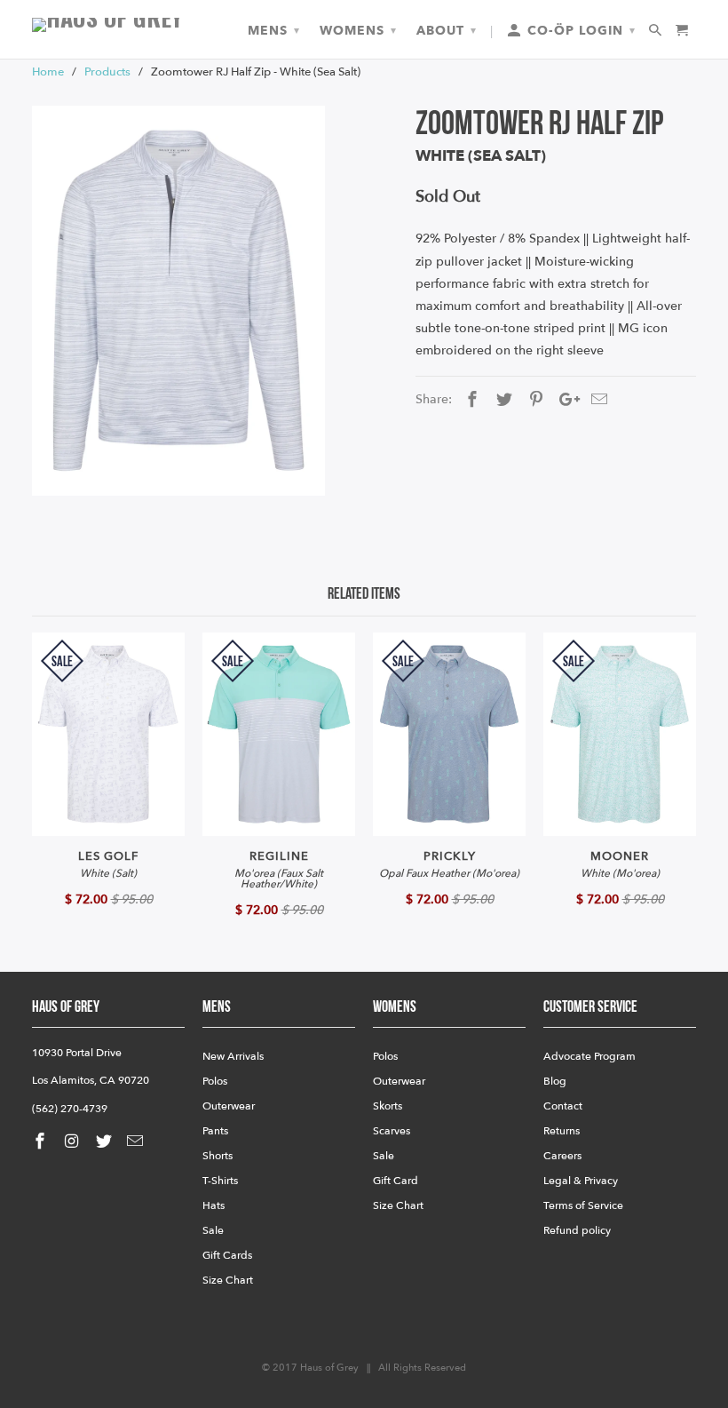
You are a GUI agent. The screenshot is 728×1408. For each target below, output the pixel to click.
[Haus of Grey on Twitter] (105, 1142)
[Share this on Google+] (564, 400)
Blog (554, 1081)
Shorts (217, 1156)
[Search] (656, 31)
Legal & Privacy (580, 1180)
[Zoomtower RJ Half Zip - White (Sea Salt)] (178, 301)
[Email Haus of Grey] (136, 1142)
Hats (213, 1205)
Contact (562, 1106)
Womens (358, 30)
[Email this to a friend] (596, 400)
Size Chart (227, 1280)
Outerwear (228, 1106)
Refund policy (577, 1230)
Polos (214, 1081)
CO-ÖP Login (579, 30)
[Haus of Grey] (108, 25)
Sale (213, 1230)
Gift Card (395, 1180)
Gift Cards (227, 1255)
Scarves (391, 1131)
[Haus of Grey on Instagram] (73, 1142)
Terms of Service (583, 1205)
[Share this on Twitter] (501, 400)
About (446, 30)
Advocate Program (589, 1056)
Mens (274, 30)
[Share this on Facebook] (469, 400)
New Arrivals (233, 1056)
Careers (562, 1156)
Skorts (387, 1106)
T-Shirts (220, 1180)
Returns (561, 1131)
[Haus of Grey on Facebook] (41, 1142)
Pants (215, 1131)
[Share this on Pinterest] (533, 400)
